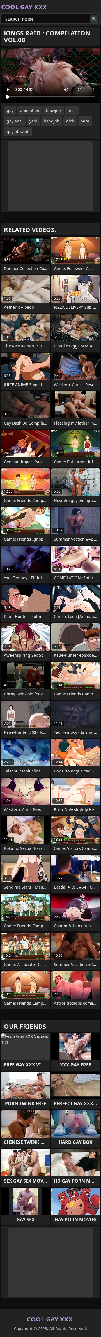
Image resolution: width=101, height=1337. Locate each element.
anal (72, 110)
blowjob (53, 110)
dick (70, 121)
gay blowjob (18, 131)
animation (29, 110)
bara (85, 121)
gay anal (15, 121)
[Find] (94, 19)
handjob (51, 121)
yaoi (33, 121)
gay (10, 110)
